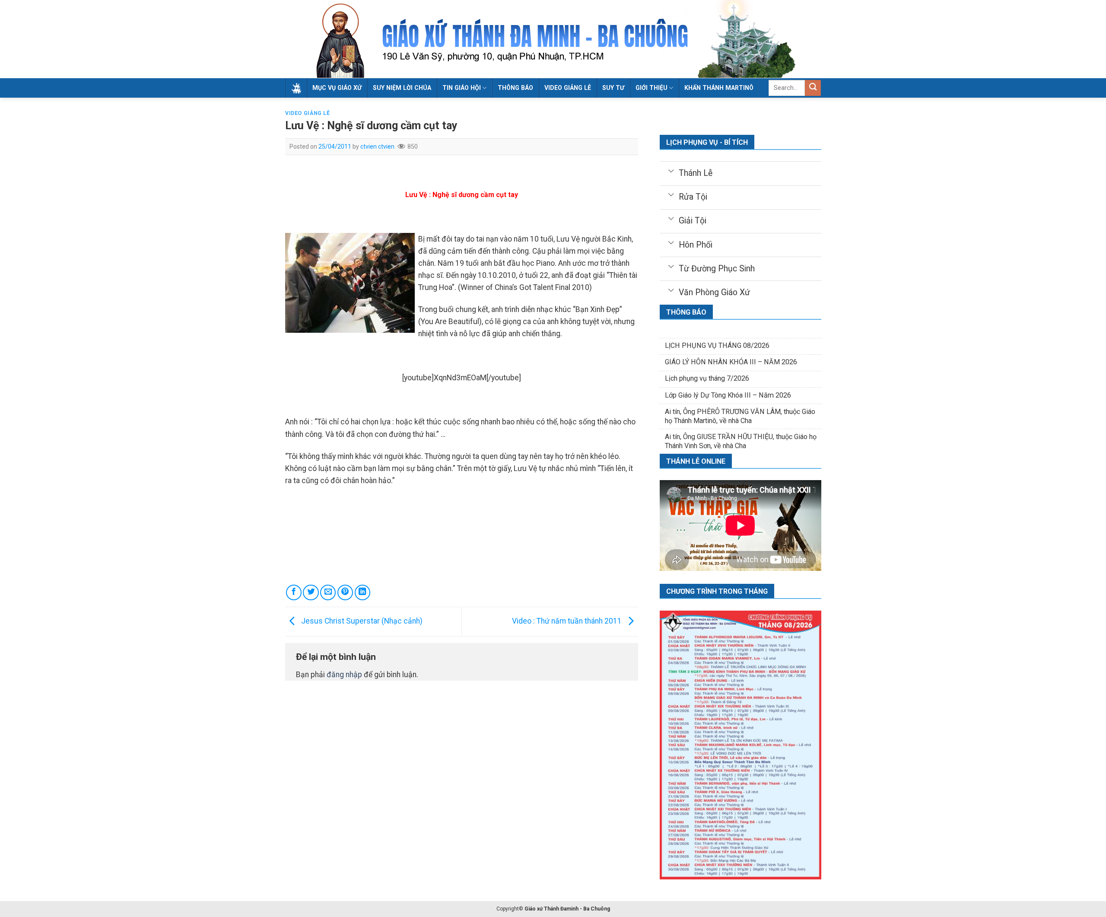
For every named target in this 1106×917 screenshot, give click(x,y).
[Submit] (813, 88)
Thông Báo (515, 87)
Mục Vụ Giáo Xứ (337, 87)
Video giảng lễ (567, 87)
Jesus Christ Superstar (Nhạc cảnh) (361, 621)
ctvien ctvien (377, 146)
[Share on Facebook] (294, 592)
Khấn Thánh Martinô (718, 87)
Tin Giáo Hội (461, 87)
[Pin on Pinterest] (345, 592)
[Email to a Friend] (328, 592)
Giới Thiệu (651, 87)
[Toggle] (670, 170)
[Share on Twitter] (310, 592)
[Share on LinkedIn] (362, 592)
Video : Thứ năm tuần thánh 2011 (567, 621)
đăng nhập (344, 674)
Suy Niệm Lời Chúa (402, 87)
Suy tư (613, 87)
